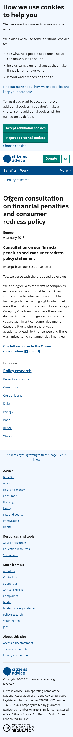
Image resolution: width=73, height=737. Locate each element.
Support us (10, 583)
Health (7, 527)
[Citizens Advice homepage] (15, 671)
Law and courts (13, 514)
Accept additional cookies (26, 128)
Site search (10, 555)
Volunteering (11, 621)
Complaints (10, 596)
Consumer (10, 387)
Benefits (10, 170)
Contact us (10, 577)
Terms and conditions (17, 649)
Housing (8, 502)
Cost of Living (13, 395)
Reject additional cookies (25, 138)
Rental (7, 428)
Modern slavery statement (20, 608)
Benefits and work (16, 379)
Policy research (18, 180)
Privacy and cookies (15, 655)
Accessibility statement (18, 643)
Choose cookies (14, 146)
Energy (8, 412)
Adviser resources (14, 543)
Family (7, 508)
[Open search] (65, 159)
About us (9, 571)
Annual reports (13, 590)
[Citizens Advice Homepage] (15, 159)
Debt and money (14, 489)
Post (6, 420)
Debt (6, 403)
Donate (51, 158)
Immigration (11, 520)
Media (7, 602)
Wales (7, 436)
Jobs (6, 627)
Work (24, 170)
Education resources (16, 549)
